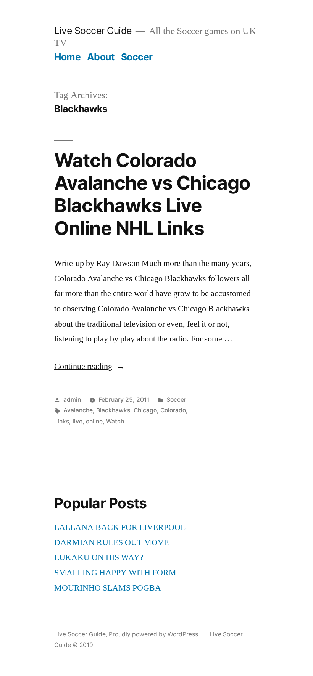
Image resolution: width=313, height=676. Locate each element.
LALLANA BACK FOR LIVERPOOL (120, 527)
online (94, 421)
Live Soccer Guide (93, 30)
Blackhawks (113, 410)
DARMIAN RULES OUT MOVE (111, 542)
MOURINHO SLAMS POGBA (107, 588)
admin (72, 399)
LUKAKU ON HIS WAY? (99, 557)
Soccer (137, 57)
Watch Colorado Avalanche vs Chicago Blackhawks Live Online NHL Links (152, 194)
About (101, 57)
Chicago (145, 410)
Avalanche (78, 410)
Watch (115, 421)
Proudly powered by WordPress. (155, 634)
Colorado (173, 410)
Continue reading (89, 366)
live (77, 421)
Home (67, 57)
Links (61, 421)
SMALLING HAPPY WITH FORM (115, 572)
